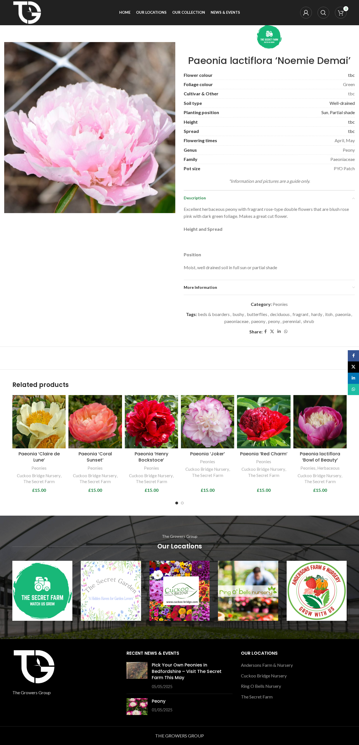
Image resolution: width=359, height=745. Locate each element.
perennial (291, 321)
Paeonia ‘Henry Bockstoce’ (151, 457)
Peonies (280, 304)
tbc (351, 75)
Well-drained (342, 103)
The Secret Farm (39, 481)
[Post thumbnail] (137, 675)
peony (274, 321)
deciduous (280, 314)
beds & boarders (214, 314)
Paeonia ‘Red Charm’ (263, 454)
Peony (158, 701)
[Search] (323, 12)
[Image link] (33, 666)
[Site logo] (26, 12)
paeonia (343, 314)
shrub (308, 321)
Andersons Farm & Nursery (267, 665)
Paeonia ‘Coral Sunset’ (95, 457)
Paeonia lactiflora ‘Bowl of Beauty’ (320, 457)
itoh (329, 314)
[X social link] (272, 331)
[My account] (306, 12)
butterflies (257, 314)
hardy (316, 314)
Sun (324, 112)
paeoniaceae (236, 321)
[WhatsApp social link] (285, 331)
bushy (238, 314)
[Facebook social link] (265, 331)
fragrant (301, 314)
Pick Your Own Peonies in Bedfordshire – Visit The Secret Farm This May (187, 671)
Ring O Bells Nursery (261, 686)
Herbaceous (328, 467)
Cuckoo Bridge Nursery (39, 475)
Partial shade (342, 112)
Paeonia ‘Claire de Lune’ (39, 457)
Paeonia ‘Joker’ (207, 454)
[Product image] (39, 422)
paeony (258, 321)
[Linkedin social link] (279, 331)
